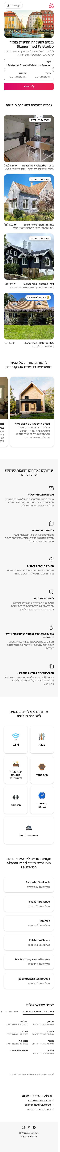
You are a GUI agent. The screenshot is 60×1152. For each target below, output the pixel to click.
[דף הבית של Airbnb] (51, 5)
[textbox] (41, 76)
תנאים (24, 1136)
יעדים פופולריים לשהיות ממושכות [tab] (38, 1011)
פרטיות (33, 1136)
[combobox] (28, 65)
